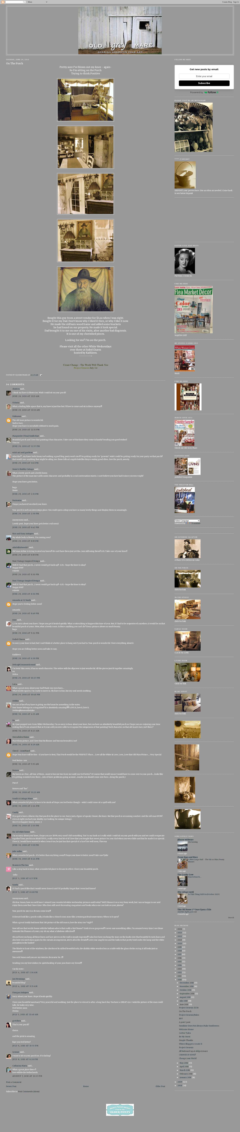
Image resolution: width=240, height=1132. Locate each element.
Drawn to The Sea (20, 865)
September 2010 (187, 994)
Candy (15, 812)
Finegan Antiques (20, 992)
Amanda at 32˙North (21, 600)
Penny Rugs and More (188, 857)
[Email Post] (41, 375)
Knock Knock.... (194, 877)
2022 (180, 936)
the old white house (21, 832)
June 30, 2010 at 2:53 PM (25, 825)
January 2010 (186, 1077)
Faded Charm (18, 639)
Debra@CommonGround (23, 665)
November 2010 (187, 986)
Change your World (188, 1058)
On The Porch (14, 63)
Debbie (15, 701)
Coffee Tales (185, 1033)
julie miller (17, 851)
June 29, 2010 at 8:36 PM (25, 574)
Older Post (160, 1086)
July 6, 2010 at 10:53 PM (25, 1046)
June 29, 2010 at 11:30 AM (26, 410)
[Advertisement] (204, 219)
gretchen (16, 1021)
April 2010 (184, 1066)
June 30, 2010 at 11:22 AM (26, 792)
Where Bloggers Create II (190, 1044)
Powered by (196, 92)
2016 (180, 958)
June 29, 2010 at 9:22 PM (25, 633)
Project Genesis (186, 1047)
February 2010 (186, 1074)
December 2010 (187, 983)
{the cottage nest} (186, 892)
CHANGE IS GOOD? (187, 1055)
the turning (193, 842)
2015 (180, 961)
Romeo (15, 770)
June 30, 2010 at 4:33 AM (25, 714)
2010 (180, 980)
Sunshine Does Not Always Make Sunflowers (199, 1026)
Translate (195, 523)
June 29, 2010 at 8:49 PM (25, 613)
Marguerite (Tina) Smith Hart (25, 436)
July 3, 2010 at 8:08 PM (25, 892)
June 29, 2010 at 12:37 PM (26, 446)
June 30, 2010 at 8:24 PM (25, 859)
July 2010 (184, 1001)
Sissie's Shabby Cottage (23, 469)
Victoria (15, 403)
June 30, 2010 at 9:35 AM (25, 764)
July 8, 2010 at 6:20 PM (25, 1059)
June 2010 (184, 1004)
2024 (180, 929)
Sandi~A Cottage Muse (22, 798)
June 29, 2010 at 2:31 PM (25, 494)
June (14, 620)
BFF (181, 1018)
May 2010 (184, 1063)
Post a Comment (13, 1082)
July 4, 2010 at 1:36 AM (25, 972)
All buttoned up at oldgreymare (193, 1051)
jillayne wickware (185, 840)
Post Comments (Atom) (28, 1091)
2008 (180, 1085)
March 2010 (185, 1070)
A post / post (184, 1022)
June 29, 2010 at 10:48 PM (26, 694)
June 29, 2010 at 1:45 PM (25, 463)
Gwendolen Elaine (20, 737)
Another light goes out (187, 912)
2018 (180, 951)
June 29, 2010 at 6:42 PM (25, 527)
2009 (180, 1082)
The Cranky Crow (185, 874)
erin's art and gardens (22, 452)
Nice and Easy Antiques (23, 534)
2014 (180, 965)
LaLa (14, 684)
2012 (180, 972)
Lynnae (15, 1052)
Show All (231, 918)
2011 (180, 976)
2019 (180, 947)
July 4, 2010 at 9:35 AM (25, 986)
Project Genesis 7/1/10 (189, 1008)
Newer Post (11, 1086)
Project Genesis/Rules (189, 1015)
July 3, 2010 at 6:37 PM (25, 878)
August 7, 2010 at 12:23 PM (27, 1076)
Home (86, 1086)
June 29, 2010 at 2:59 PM (25, 513)
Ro (13, 720)
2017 (180, 954)
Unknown (16, 416)
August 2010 (185, 997)
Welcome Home (186, 1029)
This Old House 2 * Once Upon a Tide (194, 909)
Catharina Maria (19, 1066)
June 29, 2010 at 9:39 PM (25, 658)
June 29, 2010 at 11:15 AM (25, 396)
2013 (180, 969)
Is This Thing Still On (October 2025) (204, 894)
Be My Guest (184, 1037)
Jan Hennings (18, 979)
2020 (180, 943)
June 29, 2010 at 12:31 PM (26, 430)
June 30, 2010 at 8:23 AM (25, 731)
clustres (16, 389)
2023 (180, 933)
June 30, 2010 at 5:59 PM (25, 845)
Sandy (15, 885)
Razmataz (17, 500)
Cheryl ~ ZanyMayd (21, 751)
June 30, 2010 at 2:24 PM (25, 806)
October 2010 (186, 990)
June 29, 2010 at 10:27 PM (26, 678)
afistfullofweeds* (20, 547)
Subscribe (204, 83)
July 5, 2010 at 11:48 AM (25, 1014)
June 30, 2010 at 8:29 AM (25, 744)
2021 (180, 940)
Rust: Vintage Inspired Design (26, 561)
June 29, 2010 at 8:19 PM (25, 541)
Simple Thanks (186, 1040)
